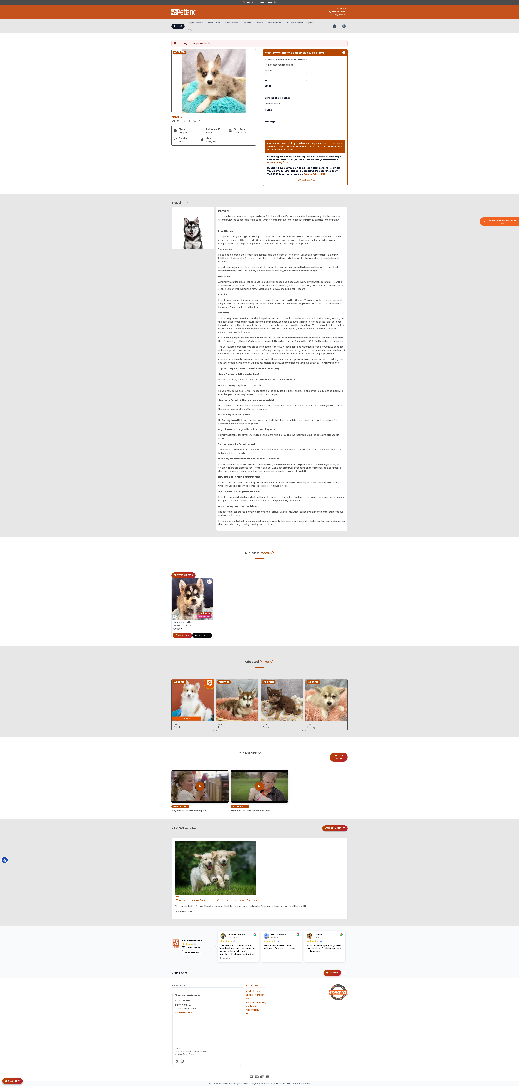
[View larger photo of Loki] (209, 581)
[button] (218, 947)
